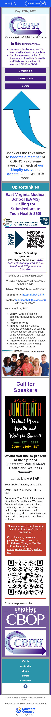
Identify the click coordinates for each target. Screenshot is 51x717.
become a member (25, 157)
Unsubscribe (9, 703)
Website (25, 661)
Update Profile (20, 703)
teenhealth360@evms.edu (30, 300)
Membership (25, 71)
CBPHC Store (25, 78)
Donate (25, 86)
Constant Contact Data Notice (36, 703)
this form (33, 526)
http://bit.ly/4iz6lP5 (33, 294)
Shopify (25, 671)
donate (13, 174)
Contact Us (25, 681)
